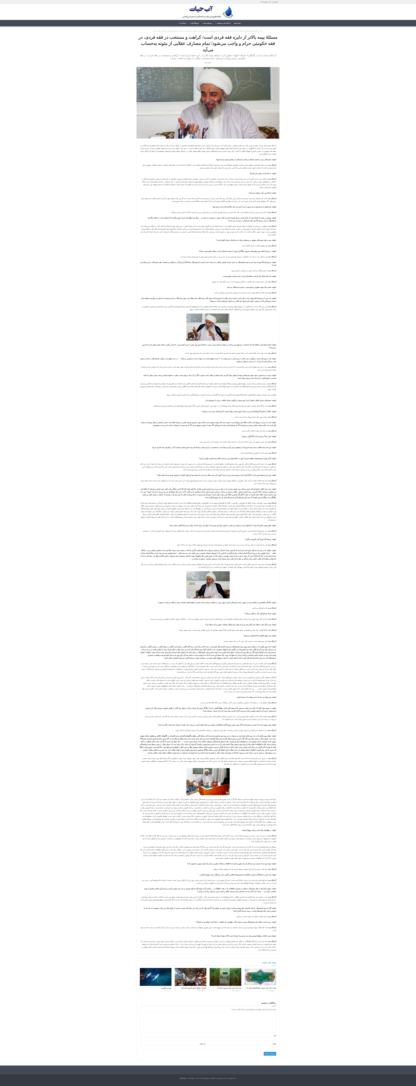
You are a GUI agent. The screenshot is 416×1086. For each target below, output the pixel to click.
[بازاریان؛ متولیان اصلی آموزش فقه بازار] (190, 977)
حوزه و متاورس (166, 988)
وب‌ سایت (202, 1043)
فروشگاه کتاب (194, 23)
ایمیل (274, 1043)
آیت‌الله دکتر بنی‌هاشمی (223, 23)
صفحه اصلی (237, 23)
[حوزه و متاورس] (155, 977)
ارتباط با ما (183, 23)
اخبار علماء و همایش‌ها (251, 31)
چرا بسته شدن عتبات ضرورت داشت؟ (229, 988)
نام (274, 1035)
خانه (260, 31)
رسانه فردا (183, 1078)
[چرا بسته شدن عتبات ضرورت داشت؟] (225, 977)
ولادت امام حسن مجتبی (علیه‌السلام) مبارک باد (261, 988)
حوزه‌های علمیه (207, 23)
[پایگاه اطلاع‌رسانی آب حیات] (208, 12)
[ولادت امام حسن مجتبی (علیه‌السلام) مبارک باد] (260, 977)
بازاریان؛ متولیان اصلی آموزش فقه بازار (193, 988)
